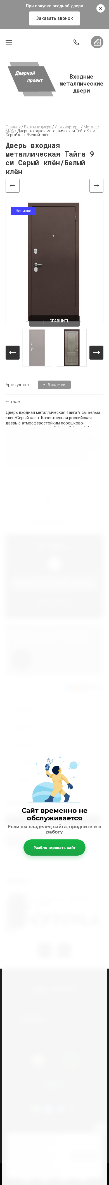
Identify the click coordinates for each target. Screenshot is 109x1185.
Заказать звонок (54, 18)
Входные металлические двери (81, 83)
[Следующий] (96, 186)
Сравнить (59, 321)
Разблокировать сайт (55, 847)
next (96, 353)
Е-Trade (13, 401)
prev (13, 353)
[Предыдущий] (13, 186)
